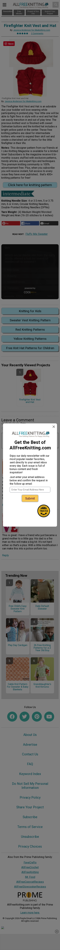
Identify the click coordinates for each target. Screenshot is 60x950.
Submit (30, 498)
